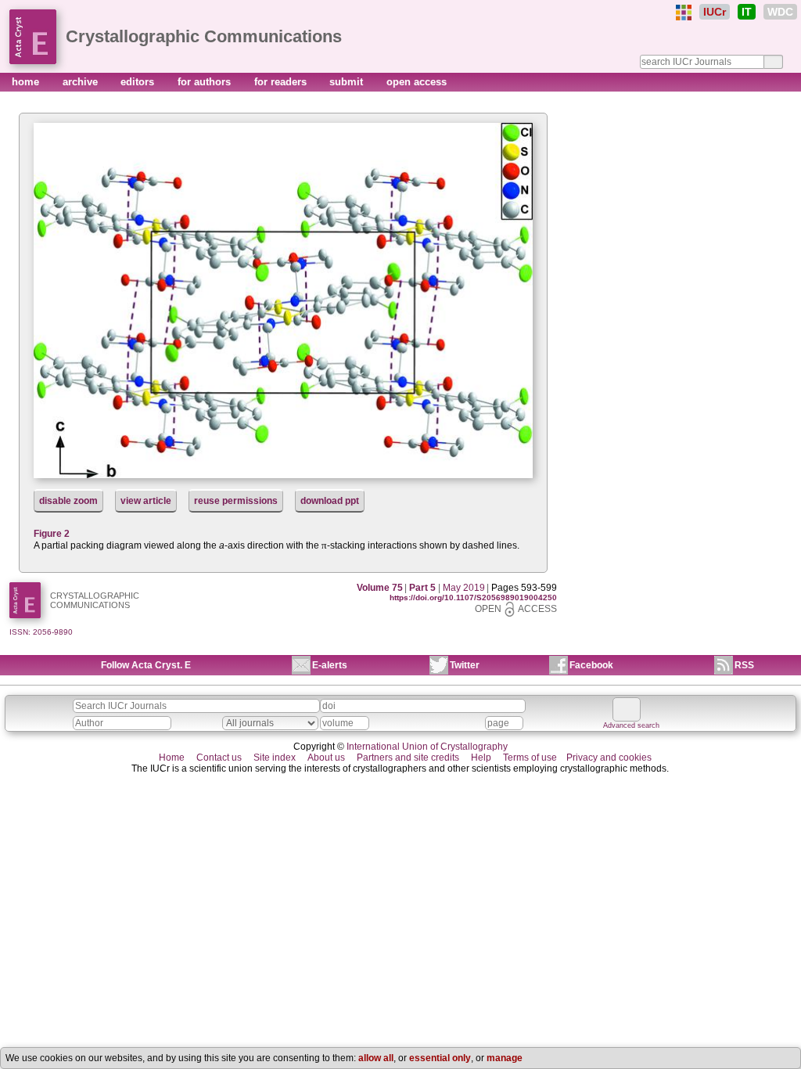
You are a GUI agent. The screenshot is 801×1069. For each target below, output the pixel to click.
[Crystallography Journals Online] (684, 12)
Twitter (465, 665)
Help (481, 757)
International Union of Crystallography (427, 746)
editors (138, 82)
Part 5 (422, 587)
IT (747, 11)
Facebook (591, 665)
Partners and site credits (408, 757)
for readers (282, 82)
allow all (375, 1058)
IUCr (714, 11)
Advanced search (631, 725)
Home (172, 757)
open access (416, 82)
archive (82, 82)
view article (145, 500)
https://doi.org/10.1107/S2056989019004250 (473, 597)
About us (326, 757)
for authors (206, 82)
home (27, 82)
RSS (744, 665)
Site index (274, 757)
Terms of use (530, 757)
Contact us (219, 757)
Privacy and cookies (609, 757)
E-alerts (329, 665)
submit (347, 82)
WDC (780, 11)
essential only (440, 1058)
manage (505, 1058)
